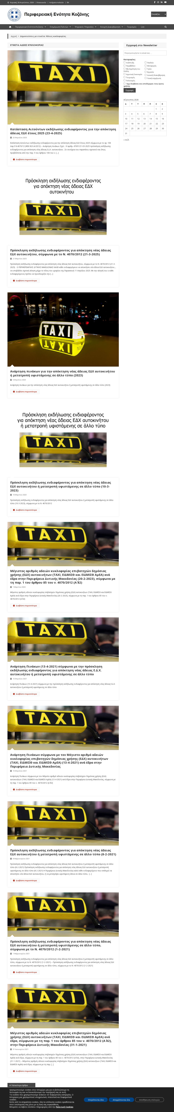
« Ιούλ (126, 139)
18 (132, 123)
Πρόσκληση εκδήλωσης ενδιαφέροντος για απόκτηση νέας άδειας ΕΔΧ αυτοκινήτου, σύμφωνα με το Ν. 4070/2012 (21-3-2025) (60, 252)
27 (144, 128)
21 (151, 123)
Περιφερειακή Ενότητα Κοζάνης (29, 27)
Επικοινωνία (41, 2)
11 (132, 118)
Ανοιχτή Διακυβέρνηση (110, 27)
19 (138, 123)
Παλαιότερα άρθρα (19, 1085)
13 (144, 118)
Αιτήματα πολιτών (56, 2)
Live (142, 27)
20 (144, 123)
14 (151, 118)
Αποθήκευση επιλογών (149, 1100)
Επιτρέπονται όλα (96, 1100)
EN (68, 2)
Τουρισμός (131, 27)
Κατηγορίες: (130, 59)
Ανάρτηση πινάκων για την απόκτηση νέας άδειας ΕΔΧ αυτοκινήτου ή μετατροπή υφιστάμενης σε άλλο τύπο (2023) (62, 373)
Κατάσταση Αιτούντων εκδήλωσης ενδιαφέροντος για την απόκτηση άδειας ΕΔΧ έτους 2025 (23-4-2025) (63, 131)
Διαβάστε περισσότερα (26, 159)
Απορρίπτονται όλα (121, 1100)
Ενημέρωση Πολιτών (59, 27)
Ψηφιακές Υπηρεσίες (84, 27)
